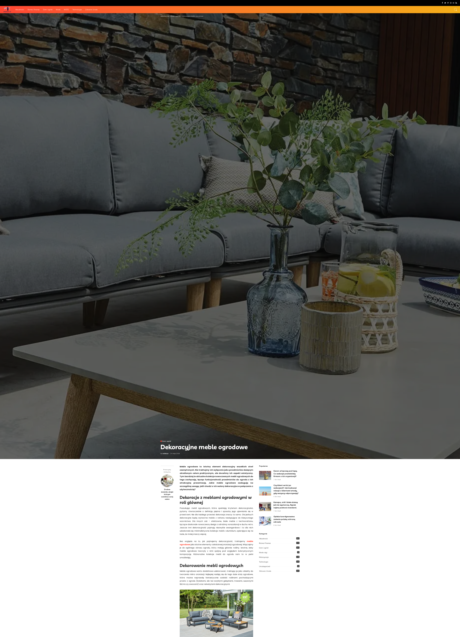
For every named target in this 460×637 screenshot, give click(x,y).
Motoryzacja (264, 557)
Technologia (263, 562)
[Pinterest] (448, 3)
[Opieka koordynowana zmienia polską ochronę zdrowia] (265, 520)
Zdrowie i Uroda (265, 571)
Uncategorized (264, 566)
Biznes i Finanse (265, 543)
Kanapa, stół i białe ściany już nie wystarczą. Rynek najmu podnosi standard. (285, 505)
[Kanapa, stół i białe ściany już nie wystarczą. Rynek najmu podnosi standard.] (265, 506)
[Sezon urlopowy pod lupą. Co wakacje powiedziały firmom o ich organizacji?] (265, 475)
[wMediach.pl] (7, 9)
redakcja (165, 453)
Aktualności (263, 539)
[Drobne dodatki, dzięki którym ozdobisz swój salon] (167, 481)
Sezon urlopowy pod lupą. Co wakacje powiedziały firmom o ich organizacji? (285, 473)
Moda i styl (263, 552)
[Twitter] (445, 3)
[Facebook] (442, 3)
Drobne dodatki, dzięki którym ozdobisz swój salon (167, 494)
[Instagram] (450, 3)
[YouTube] (453, 3)
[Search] (456, 9)
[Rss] (456, 3)
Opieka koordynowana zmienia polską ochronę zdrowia (284, 519)
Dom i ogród (166, 441)
